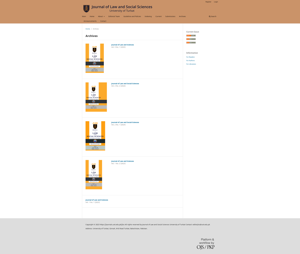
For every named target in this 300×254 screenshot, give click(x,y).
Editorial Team (114, 16)
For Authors (190, 60)
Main (84, 16)
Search (213, 16)
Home (92, 16)
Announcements (90, 21)
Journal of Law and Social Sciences (125, 83)
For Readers (190, 57)
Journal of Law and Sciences (122, 45)
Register (208, 2)
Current (159, 16)
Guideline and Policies (132, 16)
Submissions (170, 16)
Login (216, 2)
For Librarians (191, 64)
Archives (182, 16)
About (100, 16)
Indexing (148, 16)
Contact (103, 21)
